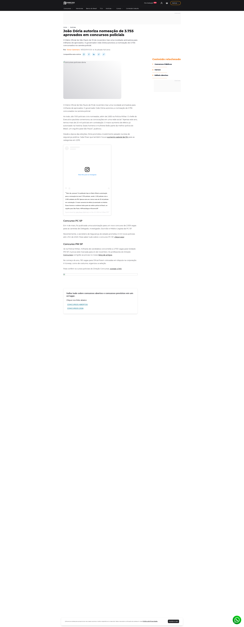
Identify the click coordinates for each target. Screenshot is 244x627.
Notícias (108, 8)
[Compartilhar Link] (104, 54)
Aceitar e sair (173, 621)
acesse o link (116, 269)
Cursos (118, 8)
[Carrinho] (167, 3)
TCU (101, 8)
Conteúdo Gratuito (132, 8)
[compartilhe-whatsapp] (84, 54)
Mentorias (79, 8)
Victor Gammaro (73, 50)
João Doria (79, 212)
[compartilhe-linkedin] (94, 54)
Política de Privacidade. (150, 621)
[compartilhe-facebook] (89, 54)
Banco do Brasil (91, 8)
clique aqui (119, 237)
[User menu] (161, 3)
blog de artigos (105, 255)
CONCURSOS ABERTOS (77, 305)
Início (65, 27)
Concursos (67, 8)
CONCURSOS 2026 (75, 308)
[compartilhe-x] (99, 54)
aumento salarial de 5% (117, 137)
